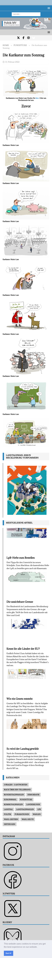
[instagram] (28, 37)
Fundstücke (26, 799)
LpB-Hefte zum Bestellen (21, 557)
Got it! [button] (8, 953)
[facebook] (23, 37)
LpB (39, 809)
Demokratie (33, 795)
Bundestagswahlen (14, 795)
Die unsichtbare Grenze (20, 601)
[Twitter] (18, 37)
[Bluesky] (33, 37)
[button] (38, 947)
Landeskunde (33, 804)
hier (37, 98)
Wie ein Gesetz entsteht (20, 698)
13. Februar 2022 (12, 62)
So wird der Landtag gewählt (23, 748)
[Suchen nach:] (26, 14)
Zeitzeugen (9, 824)
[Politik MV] (26, 28)
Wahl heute (28, 819)
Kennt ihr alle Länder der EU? (23, 648)
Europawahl (10, 799)
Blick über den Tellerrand (17, 789)
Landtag (8, 809)
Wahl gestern (11, 819)
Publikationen (22, 814)
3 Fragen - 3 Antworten (15, 785)
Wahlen (37, 814)
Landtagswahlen (25, 809)
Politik (7, 814)
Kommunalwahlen (13, 804)
